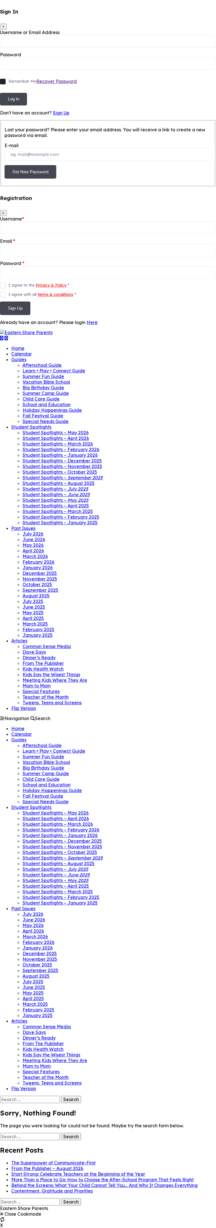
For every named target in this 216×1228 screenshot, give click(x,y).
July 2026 (32, 534)
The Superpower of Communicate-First (53, 1163)
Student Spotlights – (62, 477)
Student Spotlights (31, 427)
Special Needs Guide (45, 421)
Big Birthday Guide (43, 387)
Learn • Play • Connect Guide (53, 371)
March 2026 (35, 556)
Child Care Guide (41, 399)
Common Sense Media (46, 646)
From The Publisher (43, 663)
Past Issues (23, 528)
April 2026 (33, 551)
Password (10, 54)
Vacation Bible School (46, 382)
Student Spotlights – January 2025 (60, 522)
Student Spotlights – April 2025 (55, 506)
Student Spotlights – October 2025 (59, 472)
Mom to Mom (36, 686)
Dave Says (34, 652)
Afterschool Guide (42, 365)
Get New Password (30, 171)
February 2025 (38, 629)
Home (17, 348)
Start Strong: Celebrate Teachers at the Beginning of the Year (78, 1174)
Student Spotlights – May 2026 (55, 432)
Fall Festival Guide (42, 416)
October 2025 (37, 584)
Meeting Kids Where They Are (54, 680)
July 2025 (32, 601)
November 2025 (39, 579)
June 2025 (33, 607)
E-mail (11, 145)
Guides (18, 359)
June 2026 (33, 539)
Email (7, 241)
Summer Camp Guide (45, 393)
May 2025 (33, 612)
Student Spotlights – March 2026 (57, 444)
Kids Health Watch (43, 669)
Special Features (41, 691)
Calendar (21, 354)
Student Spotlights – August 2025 (58, 483)
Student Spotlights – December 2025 (62, 461)
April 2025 (33, 618)
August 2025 (36, 596)
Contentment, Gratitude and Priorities (52, 1191)
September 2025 (40, 590)
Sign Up (61, 113)
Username (12, 219)
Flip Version (23, 708)
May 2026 (33, 545)
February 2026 (38, 562)
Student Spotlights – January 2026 (60, 455)
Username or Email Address (30, 32)
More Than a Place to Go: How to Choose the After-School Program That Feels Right (102, 1179)
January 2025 (37, 635)
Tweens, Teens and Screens (52, 702)
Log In (13, 98)
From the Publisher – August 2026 (47, 1168)
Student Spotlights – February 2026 (60, 449)
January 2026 (37, 567)
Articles (19, 641)
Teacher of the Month (45, 697)
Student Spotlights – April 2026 (55, 438)
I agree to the (38, 285)
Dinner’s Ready (39, 657)
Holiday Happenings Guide (52, 410)
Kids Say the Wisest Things (51, 674)
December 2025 (39, 573)
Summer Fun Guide (43, 376)
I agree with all (42, 294)
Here (92, 322)
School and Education (46, 404)
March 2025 (35, 624)
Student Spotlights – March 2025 (57, 511)
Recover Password (56, 81)
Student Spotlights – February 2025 (60, 517)
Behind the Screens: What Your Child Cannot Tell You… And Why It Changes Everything (104, 1185)
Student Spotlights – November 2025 (62, 466)
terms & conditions (55, 294)
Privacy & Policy (51, 285)
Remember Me (22, 81)
